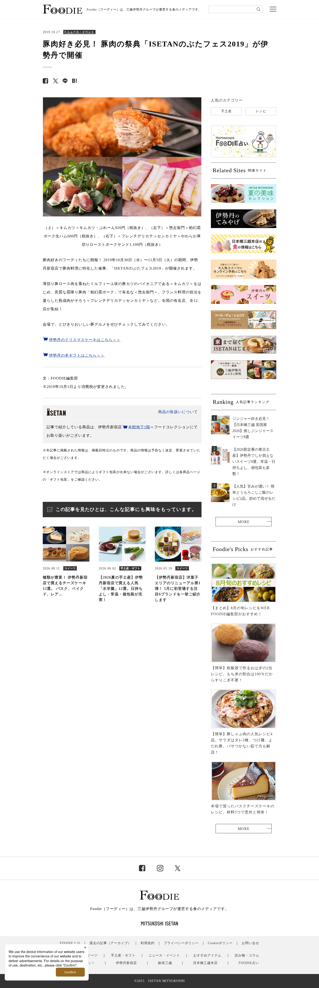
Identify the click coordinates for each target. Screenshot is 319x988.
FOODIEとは (70, 943)
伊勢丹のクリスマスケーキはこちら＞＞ (85, 340)
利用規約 (148, 943)
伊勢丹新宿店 (126, 963)
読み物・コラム (247, 955)
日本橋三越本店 (205, 963)
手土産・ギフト (123, 955)
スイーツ (91, 955)
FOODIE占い (249, 963)
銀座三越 (165, 963)
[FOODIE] (74, 80)
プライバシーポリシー (181, 943)
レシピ (261, 111)
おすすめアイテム (207, 955)
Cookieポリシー (220, 943)
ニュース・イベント (164, 955)
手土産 (226, 111)
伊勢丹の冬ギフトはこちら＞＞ (77, 355)
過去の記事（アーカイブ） (110, 943)
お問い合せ (250, 943)
